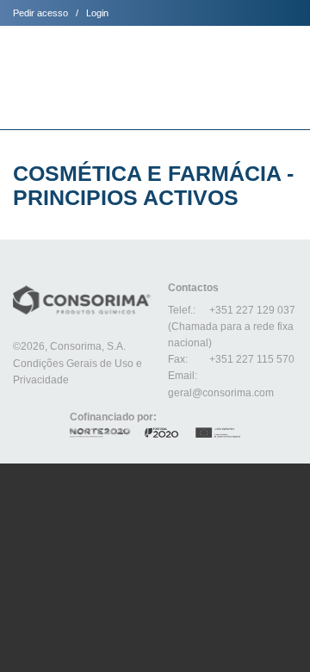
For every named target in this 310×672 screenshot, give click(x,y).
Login (97, 13)
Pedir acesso (40, 13)
